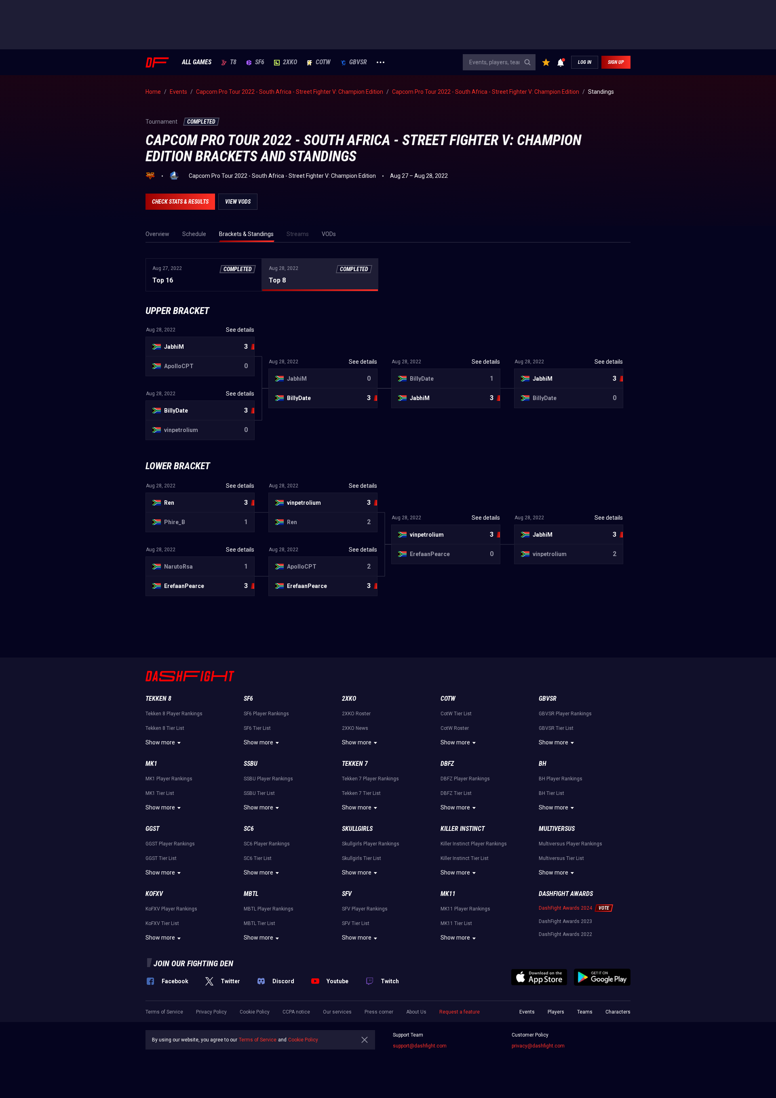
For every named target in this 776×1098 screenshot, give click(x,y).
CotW (323, 62)
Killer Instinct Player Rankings (474, 844)
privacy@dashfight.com (538, 1046)
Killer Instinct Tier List (465, 858)
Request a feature (459, 1012)
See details (240, 486)
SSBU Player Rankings (268, 779)
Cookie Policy (255, 1012)
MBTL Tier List (259, 923)
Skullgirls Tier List (361, 858)
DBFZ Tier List (456, 793)
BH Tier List (551, 793)
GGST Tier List (161, 858)
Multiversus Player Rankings (570, 844)
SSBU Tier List (259, 793)
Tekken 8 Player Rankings (174, 714)
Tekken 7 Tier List (361, 793)
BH (542, 763)
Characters (617, 1012)
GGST (152, 828)
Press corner (379, 1012)
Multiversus (557, 828)
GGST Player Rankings (170, 844)
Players (556, 1012)
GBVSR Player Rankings (565, 714)
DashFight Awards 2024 (565, 908)
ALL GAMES (196, 62)
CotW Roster (455, 728)
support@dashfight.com (420, 1046)
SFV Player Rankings (365, 909)
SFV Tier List (355, 923)
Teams (585, 1012)
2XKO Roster (356, 714)
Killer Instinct (463, 828)
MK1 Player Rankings (169, 779)
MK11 (448, 894)
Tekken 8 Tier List (165, 728)
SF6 (259, 62)
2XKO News (355, 728)
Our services (337, 1012)
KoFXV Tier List (162, 923)
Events (527, 1012)
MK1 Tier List (160, 793)
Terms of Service (164, 1012)
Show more (160, 742)
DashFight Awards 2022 (565, 934)
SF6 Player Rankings (266, 714)
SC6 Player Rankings (267, 844)
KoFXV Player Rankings (171, 909)
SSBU (250, 763)
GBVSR (358, 62)
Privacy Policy (211, 1012)
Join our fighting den (193, 963)
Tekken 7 (355, 763)
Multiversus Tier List (561, 858)
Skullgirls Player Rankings (370, 844)
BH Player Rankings (560, 779)
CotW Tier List (456, 714)
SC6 (249, 828)
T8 (233, 62)
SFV (347, 894)
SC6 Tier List (258, 858)
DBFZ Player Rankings (465, 779)
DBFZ (447, 763)
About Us (416, 1012)
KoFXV (154, 894)
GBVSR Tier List (556, 728)
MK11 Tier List (456, 923)
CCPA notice (296, 1012)
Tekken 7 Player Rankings (370, 779)
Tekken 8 (158, 698)
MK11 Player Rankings (465, 909)
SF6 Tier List (257, 728)
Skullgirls (357, 828)
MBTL (251, 894)
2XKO (290, 62)
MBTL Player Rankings (268, 909)
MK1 (151, 763)
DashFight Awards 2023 (565, 921)
